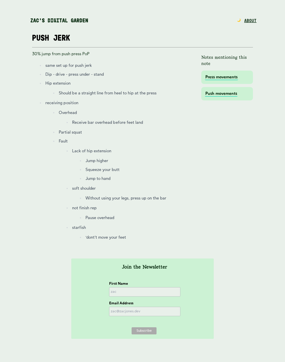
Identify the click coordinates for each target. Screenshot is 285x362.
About (250, 21)
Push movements (221, 94)
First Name (118, 284)
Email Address (121, 303)
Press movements (221, 77)
